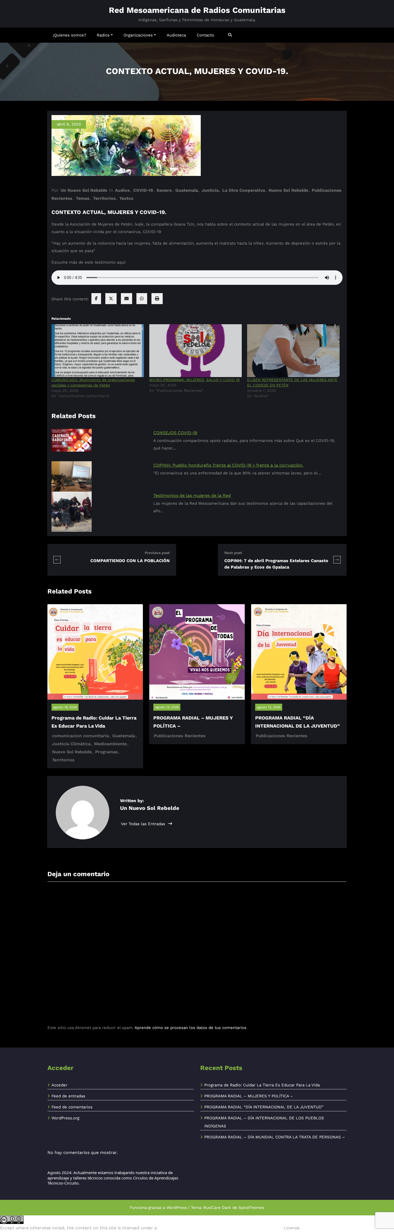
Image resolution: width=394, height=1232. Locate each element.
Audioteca (176, 35)
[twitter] (111, 298)
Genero (164, 190)
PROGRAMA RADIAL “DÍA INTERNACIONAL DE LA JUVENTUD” (264, 1107)
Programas (106, 751)
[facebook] (96, 298)
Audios (122, 190)
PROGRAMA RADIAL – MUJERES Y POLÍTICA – (248, 1096)
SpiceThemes (251, 1207)
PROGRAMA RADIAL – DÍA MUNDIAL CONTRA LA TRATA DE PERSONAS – (274, 1137)
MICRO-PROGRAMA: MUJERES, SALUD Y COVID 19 (194, 380)
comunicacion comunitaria (80, 735)
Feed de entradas (68, 1096)
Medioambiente (110, 743)
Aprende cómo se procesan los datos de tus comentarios (190, 1027)
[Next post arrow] (337, 559)
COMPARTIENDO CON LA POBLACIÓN (130, 560)
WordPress (176, 1207)
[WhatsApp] (141, 298)
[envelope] (126, 298)
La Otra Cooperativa (243, 190)
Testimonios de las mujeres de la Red (192, 495)
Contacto (205, 35)
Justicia (210, 190)
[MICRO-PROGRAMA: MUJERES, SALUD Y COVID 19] (195, 350)
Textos (126, 198)
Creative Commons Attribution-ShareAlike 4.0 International (220, 1227)
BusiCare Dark (217, 1207)
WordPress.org (65, 1118)
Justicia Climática (71, 743)
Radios (103, 35)
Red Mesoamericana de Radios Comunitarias (197, 10)
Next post (233, 553)
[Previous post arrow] (70, 559)
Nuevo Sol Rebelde (288, 190)
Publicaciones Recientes (180, 735)
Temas (83, 198)
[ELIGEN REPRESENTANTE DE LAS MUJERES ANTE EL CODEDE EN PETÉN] (293, 350)
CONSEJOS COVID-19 (175, 432)
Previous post (157, 553)
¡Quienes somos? (69, 35)
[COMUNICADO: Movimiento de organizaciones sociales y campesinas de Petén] (97, 350)
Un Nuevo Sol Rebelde (84, 190)
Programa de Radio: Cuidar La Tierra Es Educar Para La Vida (262, 1085)
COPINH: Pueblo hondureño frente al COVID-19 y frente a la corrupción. (228, 465)
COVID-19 (143, 190)
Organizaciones (138, 35)
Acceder (59, 1085)
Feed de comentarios (71, 1107)
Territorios (104, 198)
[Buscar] (230, 35)
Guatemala (186, 190)
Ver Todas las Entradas (143, 823)
